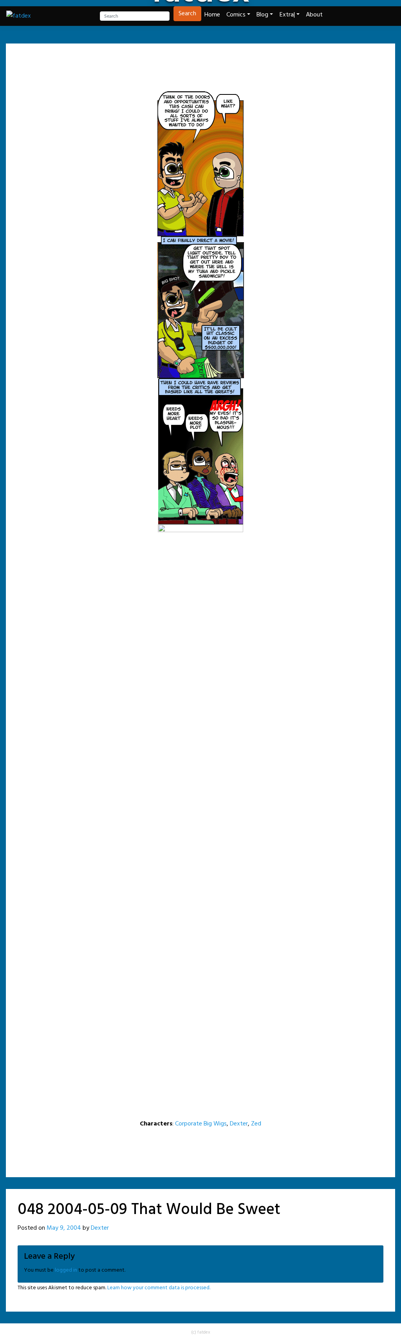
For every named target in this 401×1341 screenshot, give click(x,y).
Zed (256, 1124)
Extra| (287, 15)
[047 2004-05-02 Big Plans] (180, 60)
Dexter (239, 1124)
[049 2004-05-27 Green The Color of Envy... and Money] (221, 60)
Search (187, 14)
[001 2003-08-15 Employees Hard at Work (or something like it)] (160, 60)
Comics (236, 15)
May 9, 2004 (64, 1228)
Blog (262, 15)
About (314, 15)
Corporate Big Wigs (201, 1124)
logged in (66, 1270)
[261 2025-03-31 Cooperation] (240, 60)
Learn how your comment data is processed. (158, 1287)
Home (212, 15)
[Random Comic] (200, 60)
